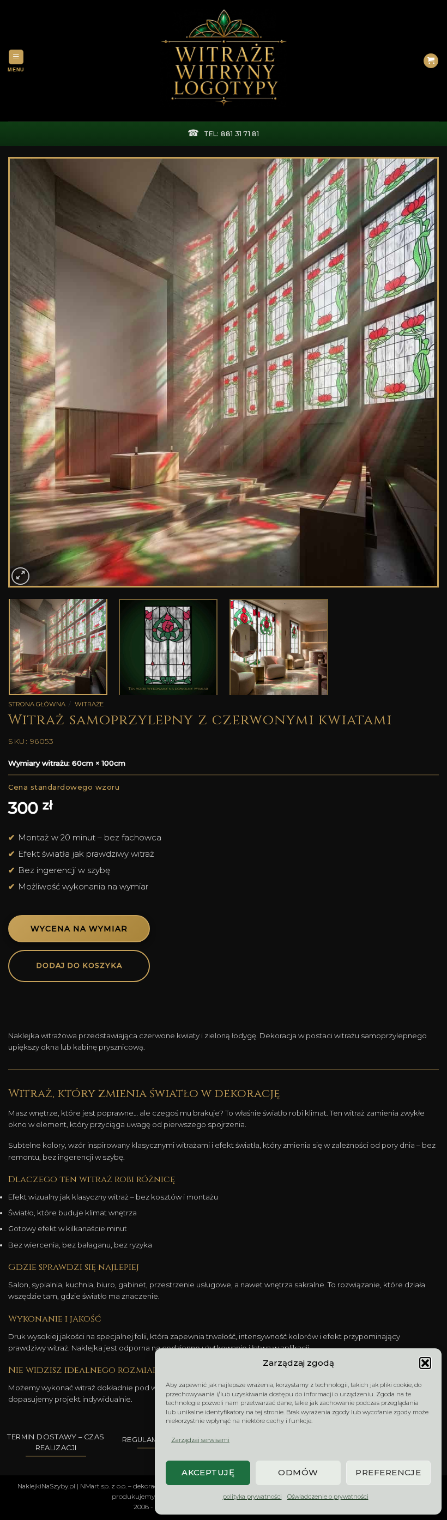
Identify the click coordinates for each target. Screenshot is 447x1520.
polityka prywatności (252, 1496)
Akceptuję (208, 1472)
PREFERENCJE (388, 1472)
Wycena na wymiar (79, 929)
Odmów (298, 1472)
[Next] (416, 372)
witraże (89, 704)
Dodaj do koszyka (79, 965)
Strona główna (36, 704)
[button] (425, 1363)
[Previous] (30, 372)
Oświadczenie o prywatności (328, 1496)
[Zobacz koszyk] (431, 61)
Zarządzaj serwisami (200, 1440)
